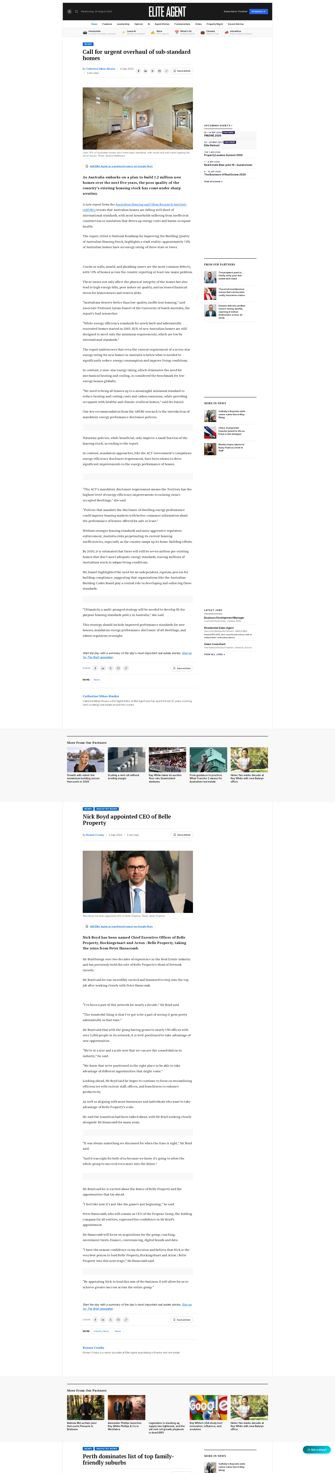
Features (107, 24)
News (94, 24)
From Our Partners (219, 264)
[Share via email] (159, 71)
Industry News (106, 809)
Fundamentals (182, 24)
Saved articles (236, 24)
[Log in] (69, 11)
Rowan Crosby (95, 834)
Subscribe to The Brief (235, 11)
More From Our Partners (87, 742)
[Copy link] (166, 71)
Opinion (138, 24)
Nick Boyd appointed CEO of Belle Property (127, 819)
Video (198, 24)
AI (149, 24)
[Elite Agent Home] (167, 11)
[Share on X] (152, 71)
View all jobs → (214, 654)
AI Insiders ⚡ (259, 11)
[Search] (76, 11)
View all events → (213, 181)
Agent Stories (162, 24)
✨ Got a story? (317, 1449)
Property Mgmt (215, 24)
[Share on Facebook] (138, 71)
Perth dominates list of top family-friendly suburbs (128, 1459)
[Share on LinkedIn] (145, 71)
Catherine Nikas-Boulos (100, 68)
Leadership (123, 24)
